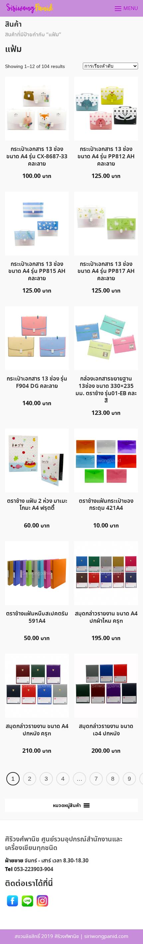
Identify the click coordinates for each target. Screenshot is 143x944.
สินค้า (13, 24)
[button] (67, 805)
